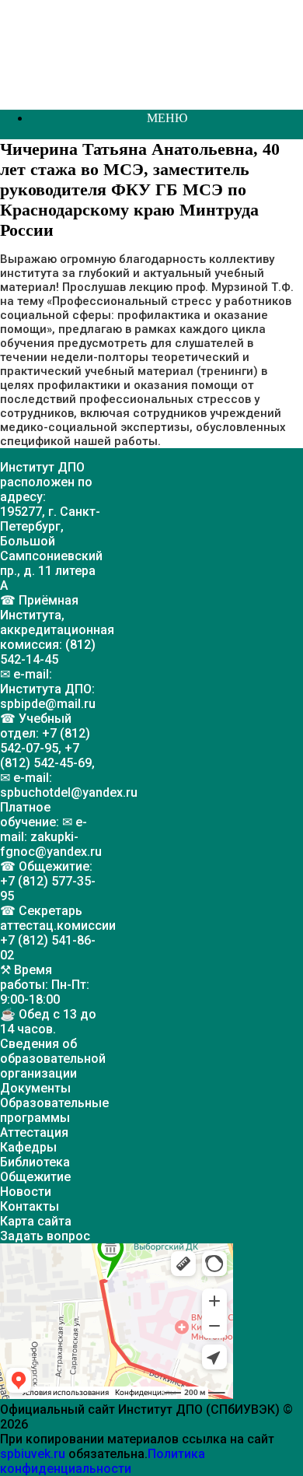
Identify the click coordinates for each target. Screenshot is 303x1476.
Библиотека (35, 1162)
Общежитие (35, 1176)
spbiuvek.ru (32, 1453)
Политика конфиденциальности (102, 1461)
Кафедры (28, 1147)
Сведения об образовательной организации (53, 1058)
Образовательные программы (54, 1110)
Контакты (29, 1206)
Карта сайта (35, 1221)
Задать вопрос (45, 1236)
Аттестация (34, 1132)
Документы (35, 1088)
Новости (25, 1191)
